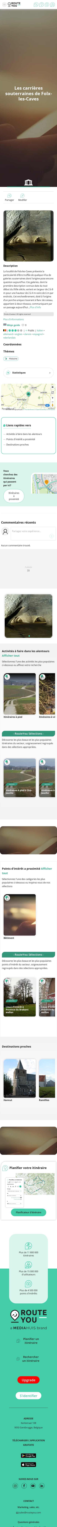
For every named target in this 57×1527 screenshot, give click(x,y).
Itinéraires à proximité (14, 496)
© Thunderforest (28, 409)
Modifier (22, 200)
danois (27, 334)
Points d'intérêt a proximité (20, 439)
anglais (18, 334)
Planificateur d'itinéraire (28, 1212)
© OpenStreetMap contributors (44, 409)
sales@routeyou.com (29, 1512)
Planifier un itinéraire (31, 1341)
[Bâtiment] (20, 915)
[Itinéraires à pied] (20, 694)
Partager (9, 200)
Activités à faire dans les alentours (24, 434)
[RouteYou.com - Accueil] (14, 4)
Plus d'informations (13, 319)
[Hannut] (20, 1078)
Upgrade (28, 1380)
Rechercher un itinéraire (30, 1359)
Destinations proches (17, 444)
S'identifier (28, 1395)
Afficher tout (11, 655)
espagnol (38, 334)
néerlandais (9, 337)
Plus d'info (35, 307)
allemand (8, 334)
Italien (40, 330)
